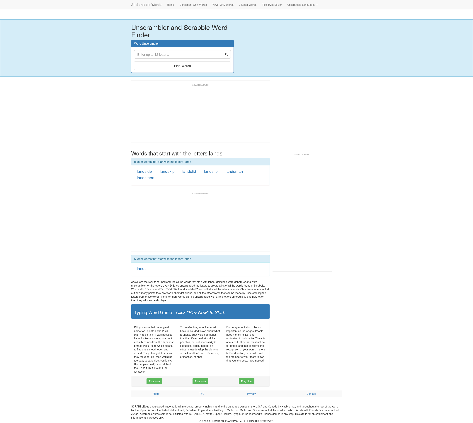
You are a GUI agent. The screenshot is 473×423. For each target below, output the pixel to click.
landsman (234, 171)
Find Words (182, 65)
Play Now (154, 381)
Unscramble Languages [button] (301, 4)
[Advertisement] (198, 115)
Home (170, 4)
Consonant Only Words (193, 4)
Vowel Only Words (223, 4)
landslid (189, 171)
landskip (167, 171)
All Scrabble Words (146, 4)
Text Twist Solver (272, 4)
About (156, 393)
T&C (201, 393)
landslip (211, 171)
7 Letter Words (247, 4)
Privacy (251, 393)
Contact (311, 393)
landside (144, 171)
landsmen (145, 177)
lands (142, 268)
